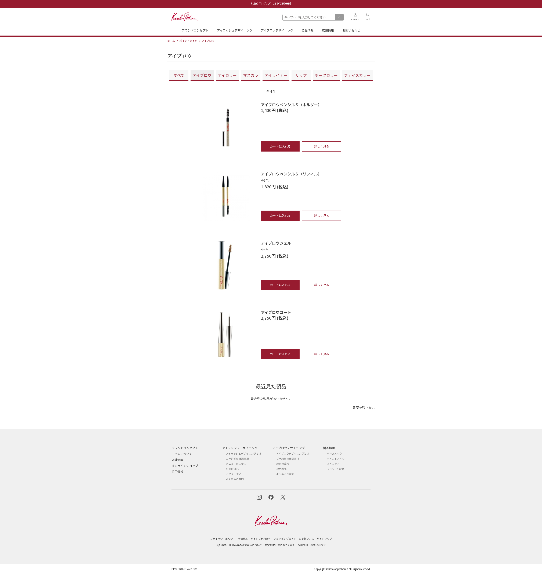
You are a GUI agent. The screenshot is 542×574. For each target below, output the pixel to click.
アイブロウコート (276, 312)
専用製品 (281, 469)
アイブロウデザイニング (277, 30)
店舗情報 (328, 30)
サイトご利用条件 (261, 538)
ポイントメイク (336, 458)
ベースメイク (334, 453)
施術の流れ (232, 469)
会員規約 (243, 538)
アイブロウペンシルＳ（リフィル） (291, 174)
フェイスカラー (357, 75)
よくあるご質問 (235, 479)
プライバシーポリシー (222, 538)
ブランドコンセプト (195, 30)
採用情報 (177, 471)
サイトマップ (324, 538)
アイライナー (276, 75)
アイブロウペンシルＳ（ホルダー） (291, 104)
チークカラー (326, 75)
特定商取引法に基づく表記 (280, 545)
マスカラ (250, 75)
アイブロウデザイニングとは (292, 453)
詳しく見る (321, 146)
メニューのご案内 (236, 463)
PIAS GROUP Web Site (184, 569)
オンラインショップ (184, 466)
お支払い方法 (306, 538)
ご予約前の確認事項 (237, 458)
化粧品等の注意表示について (245, 545)
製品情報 (308, 30)
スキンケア (333, 463)
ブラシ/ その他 (335, 469)
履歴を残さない (364, 407)
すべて (178, 75)
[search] (339, 17)
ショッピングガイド (285, 538)
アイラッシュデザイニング (234, 30)
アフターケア (233, 474)
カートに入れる (280, 146)
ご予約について (181, 454)
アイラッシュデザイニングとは (243, 453)
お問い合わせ (351, 30)
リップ (301, 75)
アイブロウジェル (276, 243)
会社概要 (221, 545)
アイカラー (227, 75)
